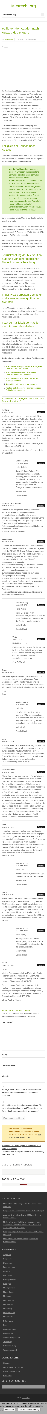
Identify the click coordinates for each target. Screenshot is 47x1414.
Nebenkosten (8, 1321)
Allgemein (7, 1254)
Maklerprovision (9, 1288)
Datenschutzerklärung (11, 1371)
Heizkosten (7, 1275)
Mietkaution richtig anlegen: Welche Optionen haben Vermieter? (23, 1205)
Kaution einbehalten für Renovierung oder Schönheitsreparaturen (23, 388)
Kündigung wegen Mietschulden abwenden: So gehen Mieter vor (23, 1233)
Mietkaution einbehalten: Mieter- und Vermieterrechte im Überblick (21, 373)
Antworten (41, 412)
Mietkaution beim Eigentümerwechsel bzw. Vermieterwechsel (21, 1147)
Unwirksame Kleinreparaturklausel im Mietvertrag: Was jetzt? (23, 1153)
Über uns (6, 1363)
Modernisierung (9, 1312)
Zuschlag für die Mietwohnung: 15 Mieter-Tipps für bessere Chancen (22, 1216)
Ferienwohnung (9, 1267)
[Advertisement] (24, 67)
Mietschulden (8, 1304)
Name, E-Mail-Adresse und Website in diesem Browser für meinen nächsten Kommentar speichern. (21, 1092)
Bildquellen (7, 1375)
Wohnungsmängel (10, 1350)
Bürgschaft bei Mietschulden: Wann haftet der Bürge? (23, 1210)
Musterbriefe (8, 1316)
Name (5, 1054)
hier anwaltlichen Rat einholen (25, 1136)
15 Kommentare (31, 39)
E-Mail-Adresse (9, 1065)
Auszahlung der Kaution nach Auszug (22, 384)
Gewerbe (6, 1271)
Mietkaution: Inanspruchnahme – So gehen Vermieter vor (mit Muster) (24, 367)
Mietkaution (7, 1296)
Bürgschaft (7, 1259)
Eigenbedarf (7, 1263)
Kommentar (7, 1022)
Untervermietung (9, 1345)
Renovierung (8, 1333)
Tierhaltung (7, 1341)
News (5, 1325)
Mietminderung (8, 1300)
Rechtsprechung (9, 1329)
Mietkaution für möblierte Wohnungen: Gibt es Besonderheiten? (20, 1240)
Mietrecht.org (23, 6)
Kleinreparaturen (9, 1279)
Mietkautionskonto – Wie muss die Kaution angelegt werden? (24, 379)
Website (5, 1076)
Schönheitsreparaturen (11, 1337)
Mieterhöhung (8, 1292)
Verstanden (9, 1410)
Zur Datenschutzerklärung (29, 1410)
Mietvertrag (7, 1308)
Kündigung (7, 1283)
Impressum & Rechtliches (13, 1367)
